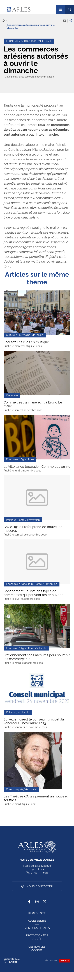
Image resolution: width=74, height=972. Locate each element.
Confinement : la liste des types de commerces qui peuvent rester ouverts (33, 593)
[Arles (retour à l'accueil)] (28, 9)
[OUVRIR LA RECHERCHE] (69, 9)
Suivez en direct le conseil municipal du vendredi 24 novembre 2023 (34, 721)
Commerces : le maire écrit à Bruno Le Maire (33, 404)
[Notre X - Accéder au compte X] (44, 901)
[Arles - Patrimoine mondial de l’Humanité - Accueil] (37, 847)
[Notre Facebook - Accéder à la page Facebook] (29, 901)
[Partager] (70, 21)
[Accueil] (3, 21)
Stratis (65, 960)
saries (18, 76)
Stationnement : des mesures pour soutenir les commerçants (37, 657)
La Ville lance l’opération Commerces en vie (37, 466)
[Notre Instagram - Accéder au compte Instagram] (37, 901)
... (8, 20)
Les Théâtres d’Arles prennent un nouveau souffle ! (36, 798)
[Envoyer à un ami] (64, 21)
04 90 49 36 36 (39, 872)
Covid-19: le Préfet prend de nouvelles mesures (33, 528)
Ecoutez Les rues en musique (26, 342)
